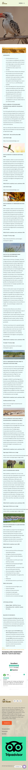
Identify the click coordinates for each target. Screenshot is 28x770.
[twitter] (18, 701)
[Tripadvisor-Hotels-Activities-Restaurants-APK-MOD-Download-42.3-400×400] (14, 737)
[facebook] (15, 701)
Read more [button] (5, 685)
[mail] (20, 701)
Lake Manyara (12, 82)
